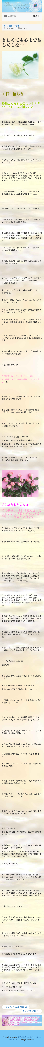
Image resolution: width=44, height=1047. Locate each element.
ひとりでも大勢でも (31, 1011)
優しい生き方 (14, 26)
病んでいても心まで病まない (16, 1007)
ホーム (6, 26)
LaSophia (11, 16)
